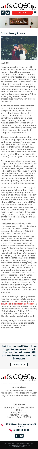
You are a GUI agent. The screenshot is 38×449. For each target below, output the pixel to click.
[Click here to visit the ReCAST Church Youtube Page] (7, 13)
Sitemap (16, 447)
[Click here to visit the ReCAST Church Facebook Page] (3, 13)
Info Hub (22, 12)
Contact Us (19, 364)
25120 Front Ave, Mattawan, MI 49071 (21, 425)
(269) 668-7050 (21, 430)
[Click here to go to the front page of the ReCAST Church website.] (19, 9)
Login (23, 447)
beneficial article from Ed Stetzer (17, 304)
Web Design (12, 445)
